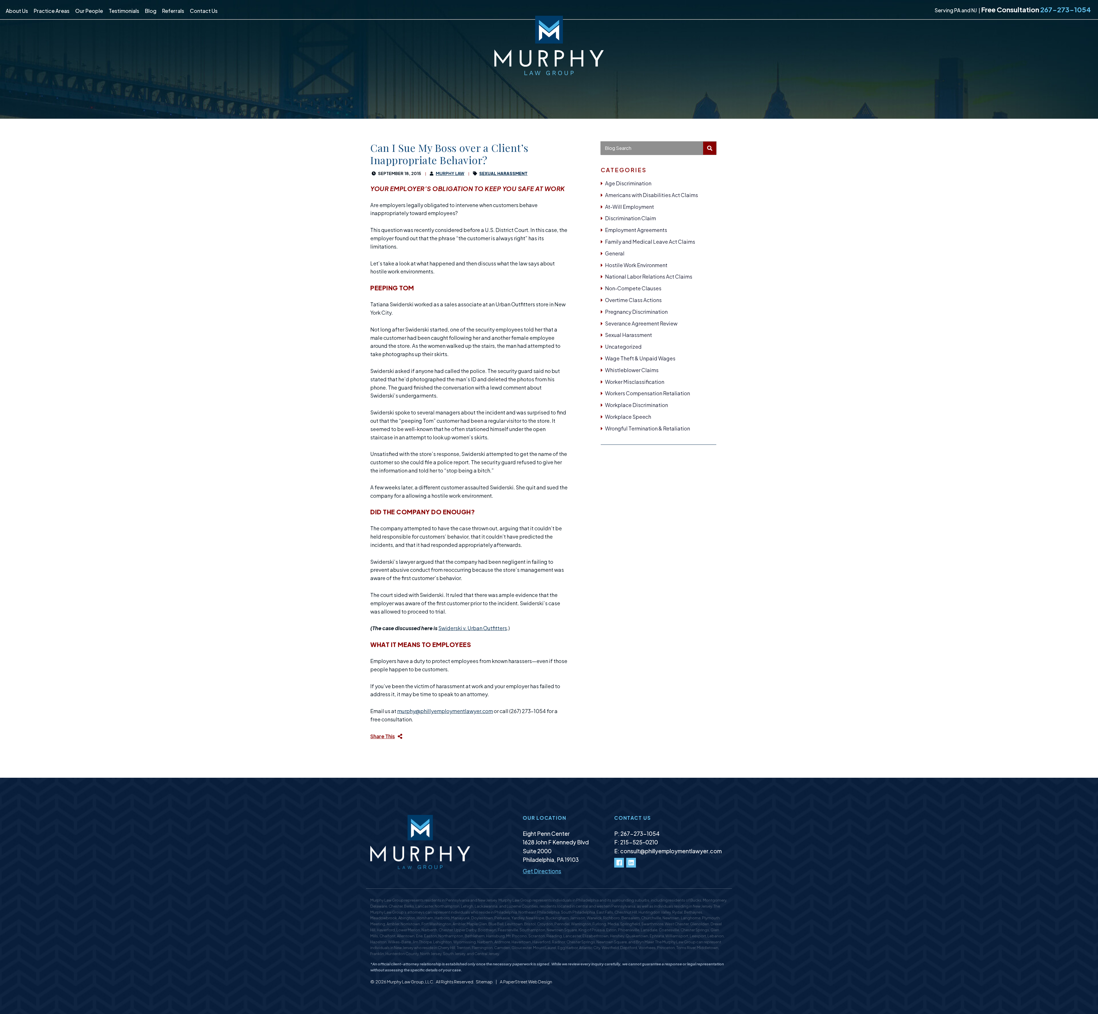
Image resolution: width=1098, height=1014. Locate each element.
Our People (89, 10)
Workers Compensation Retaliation (647, 393)
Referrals (173, 10)
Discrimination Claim (630, 218)
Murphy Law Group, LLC (410, 981)
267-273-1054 (1065, 9)
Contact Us (204, 10)
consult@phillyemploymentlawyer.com (671, 851)
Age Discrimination (628, 183)
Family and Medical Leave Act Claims (650, 241)
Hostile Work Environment (636, 265)
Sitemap (484, 981)
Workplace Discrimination (636, 405)
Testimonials (124, 10)
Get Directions (542, 871)
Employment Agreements (636, 230)
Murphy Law (450, 173)
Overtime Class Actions (633, 300)
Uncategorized (623, 346)
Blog (150, 10)
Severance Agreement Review (641, 323)
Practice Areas (51, 10)
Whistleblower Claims (632, 370)
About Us (17, 10)
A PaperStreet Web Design (526, 981)
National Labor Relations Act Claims (648, 276)
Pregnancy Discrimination (636, 311)
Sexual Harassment (628, 335)
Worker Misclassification (634, 381)
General (614, 253)
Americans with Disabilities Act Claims (651, 195)
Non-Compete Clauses (633, 288)
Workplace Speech (628, 416)
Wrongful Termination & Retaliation (647, 428)
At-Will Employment (629, 206)
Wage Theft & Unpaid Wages (640, 358)
